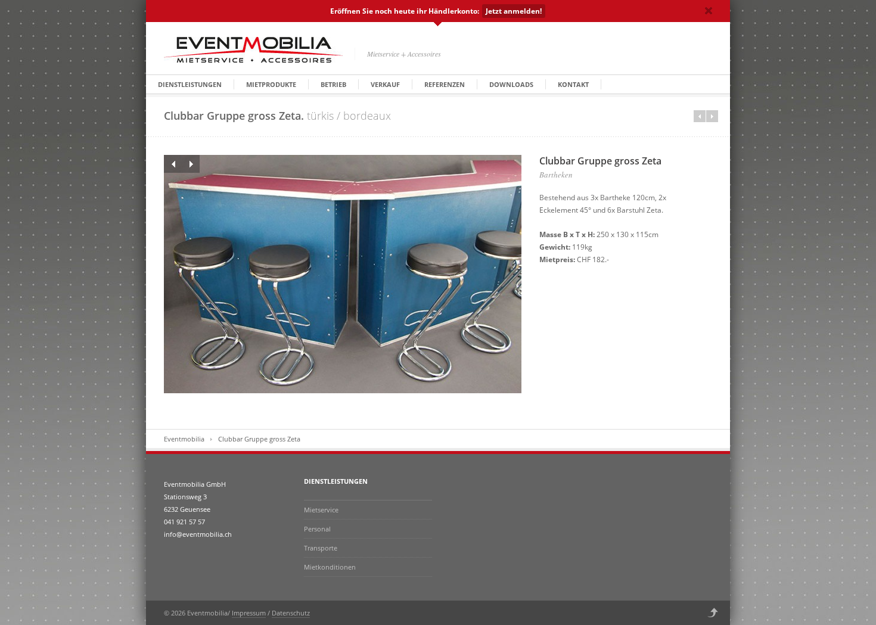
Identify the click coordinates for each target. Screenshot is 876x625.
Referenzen (444, 84)
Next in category (712, 116)
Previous (173, 164)
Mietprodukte (271, 84)
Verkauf (385, 84)
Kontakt (573, 84)
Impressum (249, 612)
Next (191, 164)
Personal (317, 528)
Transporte (320, 547)
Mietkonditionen (330, 566)
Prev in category (700, 116)
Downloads (511, 84)
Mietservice (321, 509)
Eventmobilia (184, 438)
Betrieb (333, 84)
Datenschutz (291, 612)
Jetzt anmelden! (514, 11)
